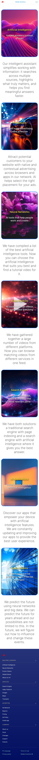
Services (5, 682)
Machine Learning (9, 660)
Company (5, 724)
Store (4, 732)
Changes (5, 735)
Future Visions (7, 671)
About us (5, 729)
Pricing (4, 714)
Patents (4, 742)
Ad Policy (5, 717)
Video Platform (7, 689)
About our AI (6, 677)
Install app (5, 720)
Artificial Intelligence (8, 665)
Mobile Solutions (20, 2)
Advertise (6, 703)
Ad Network (6, 707)
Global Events (6, 674)
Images (4, 692)
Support (5, 739)
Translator (5, 699)
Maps (4, 696)
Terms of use (25, 751)
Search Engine (7, 686)
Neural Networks (7, 668)
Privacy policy (6, 754)
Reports (4, 711)
